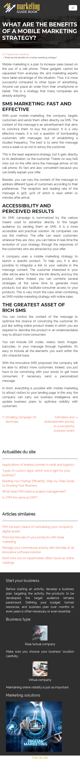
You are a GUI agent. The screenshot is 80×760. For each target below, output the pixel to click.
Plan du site (40, 757)
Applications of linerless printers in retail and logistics (38, 464)
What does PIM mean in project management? (34, 491)
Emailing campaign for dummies (21, 419)
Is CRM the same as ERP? (20, 497)
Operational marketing (17, 54)
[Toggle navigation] (73, 8)
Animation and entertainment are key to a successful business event (59, 423)
